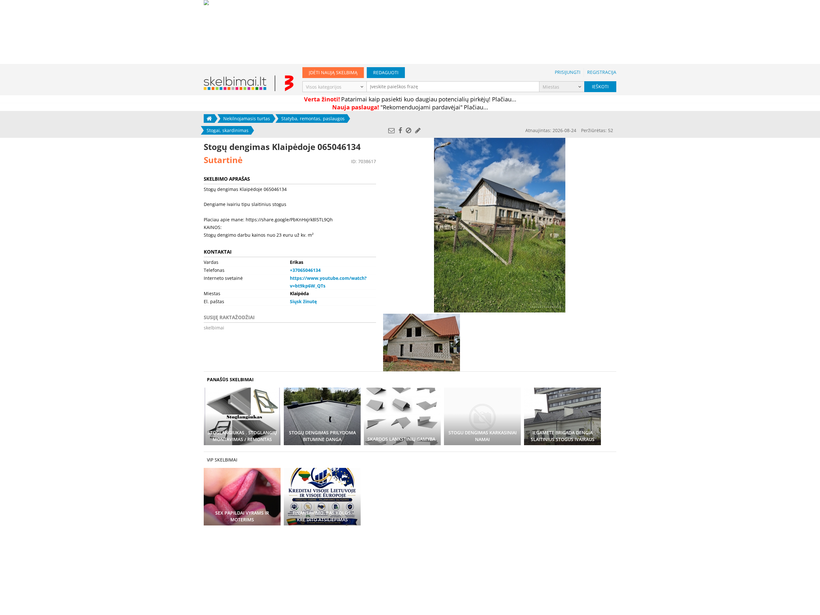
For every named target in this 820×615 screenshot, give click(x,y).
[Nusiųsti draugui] (391, 130)
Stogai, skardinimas (228, 130)
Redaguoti (385, 72)
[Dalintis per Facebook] (400, 130)
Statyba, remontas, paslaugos (313, 118)
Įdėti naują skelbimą (333, 72)
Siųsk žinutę (303, 301)
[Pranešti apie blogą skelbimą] (408, 130)
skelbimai (214, 328)
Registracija (601, 72)
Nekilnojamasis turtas (246, 118)
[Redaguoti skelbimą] (417, 130)
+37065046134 (305, 270)
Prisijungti (567, 72)
